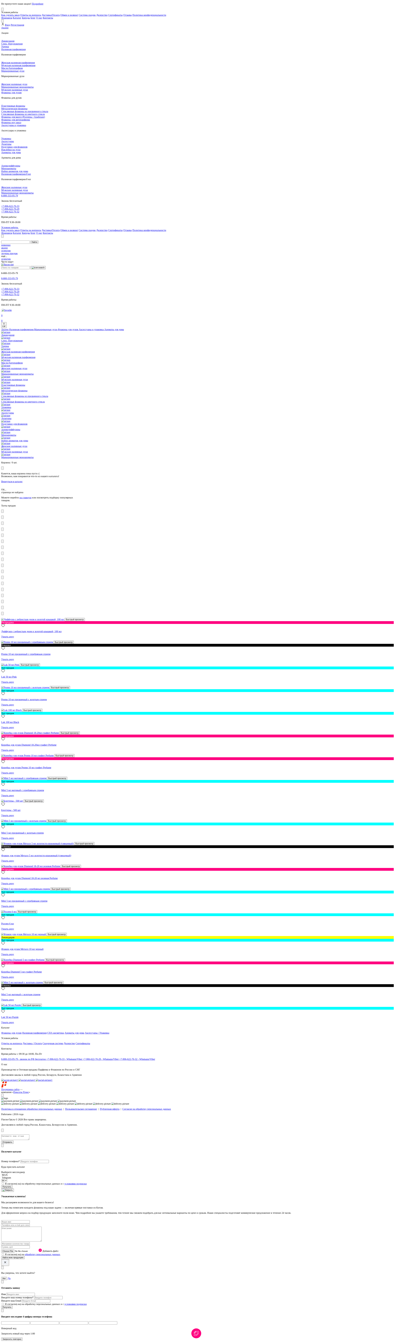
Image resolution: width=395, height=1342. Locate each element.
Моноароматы (8, 168)
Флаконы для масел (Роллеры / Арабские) (23, 117)
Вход (7, 25)
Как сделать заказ (10, 15)
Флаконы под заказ (11, 122)
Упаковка (6, 138)
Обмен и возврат (69, 15)
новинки (5, 245)
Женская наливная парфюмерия (18, 62)
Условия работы (10, 227)
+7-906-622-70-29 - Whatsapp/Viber (101, 1059)
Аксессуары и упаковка (13, 125)
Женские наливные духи (14, 84)
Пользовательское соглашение (81, 1109)
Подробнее (37, 3)
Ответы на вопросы (30, 15)
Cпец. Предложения (12, 43)
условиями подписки (75, 1183)
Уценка (5, 46)
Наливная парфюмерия (13, 49)
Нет (4, 1278)
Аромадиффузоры (10, 165)
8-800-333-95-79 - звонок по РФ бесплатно (23, 1059)
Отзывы (127, 15)
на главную (25, 497)
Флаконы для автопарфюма (15, 119)
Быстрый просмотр (75, 619)
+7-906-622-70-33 (10, 206)
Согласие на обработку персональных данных (146, 1109)
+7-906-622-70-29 (10, 209)
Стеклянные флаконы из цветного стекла (23, 114)
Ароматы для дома (11, 152)
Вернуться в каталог (12, 481)
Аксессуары (7, 141)
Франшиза (6, 18)
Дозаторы (6, 144)
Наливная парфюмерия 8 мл (16, 174)
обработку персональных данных (42, 1254)
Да (9, 1278)
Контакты (48, 18)
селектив (6, 250)
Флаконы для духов (11, 92)
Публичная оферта (109, 1109)
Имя (3, 1294)
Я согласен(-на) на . (33, 1254)
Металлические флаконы (14, 108)
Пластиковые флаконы (13, 106)
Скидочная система (53, 1043)
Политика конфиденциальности (149, 15)
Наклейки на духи (11, 149)
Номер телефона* (10, 1161)
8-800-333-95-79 (9, 195)
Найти (34, 242)
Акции (4, 27)
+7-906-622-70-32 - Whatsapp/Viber (137, 1059)
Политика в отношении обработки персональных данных (31, 1109)
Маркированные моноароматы (17, 87)
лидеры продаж (9, 253)
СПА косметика (55, 1033)
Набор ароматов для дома (14, 171)
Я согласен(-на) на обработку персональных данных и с (46, 1183)
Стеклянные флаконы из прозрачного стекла (24, 111)
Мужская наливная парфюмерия (18, 65)
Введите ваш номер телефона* (17, 1297)
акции (4, 248)
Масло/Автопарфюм (12, 68)
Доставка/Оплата (51, 15)
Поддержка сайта (10, 1089)
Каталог (17, 18)
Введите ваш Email (11, 1300)
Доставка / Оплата (32, 1043)
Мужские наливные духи (14, 89)
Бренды (26, 18)
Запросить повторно (11, 1339)
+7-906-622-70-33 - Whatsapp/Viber (64, 1059)
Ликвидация (7, 41)
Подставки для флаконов (14, 147)
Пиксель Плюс (21, 1092)
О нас (39, 18)
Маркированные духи (12, 71)
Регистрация (17, 25)
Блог (33, 18)
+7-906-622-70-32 (10, 211)
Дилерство (102, 15)
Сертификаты (115, 15)
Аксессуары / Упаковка (97, 1033)
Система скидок (87, 15)
